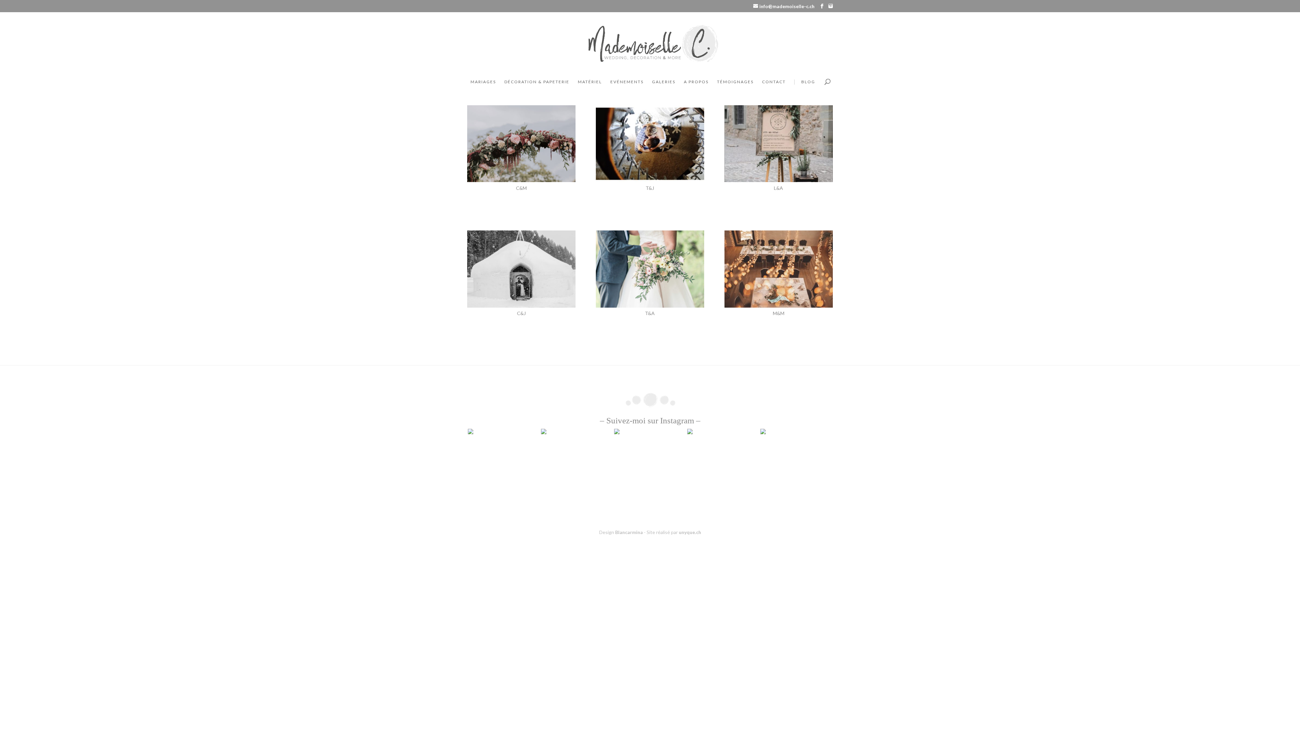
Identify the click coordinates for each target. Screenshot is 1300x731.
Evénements (627, 82)
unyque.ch (690, 532)
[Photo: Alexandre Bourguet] (778, 180)
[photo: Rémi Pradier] (650, 180)
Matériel (590, 82)
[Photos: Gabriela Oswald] (650, 306)
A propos (696, 82)
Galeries (663, 82)
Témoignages (735, 82)
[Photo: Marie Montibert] (778, 306)
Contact (774, 82)
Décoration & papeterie (536, 82)
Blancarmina (629, 532)
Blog (808, 82)
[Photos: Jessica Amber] (521, 180)
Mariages (483, 82)
